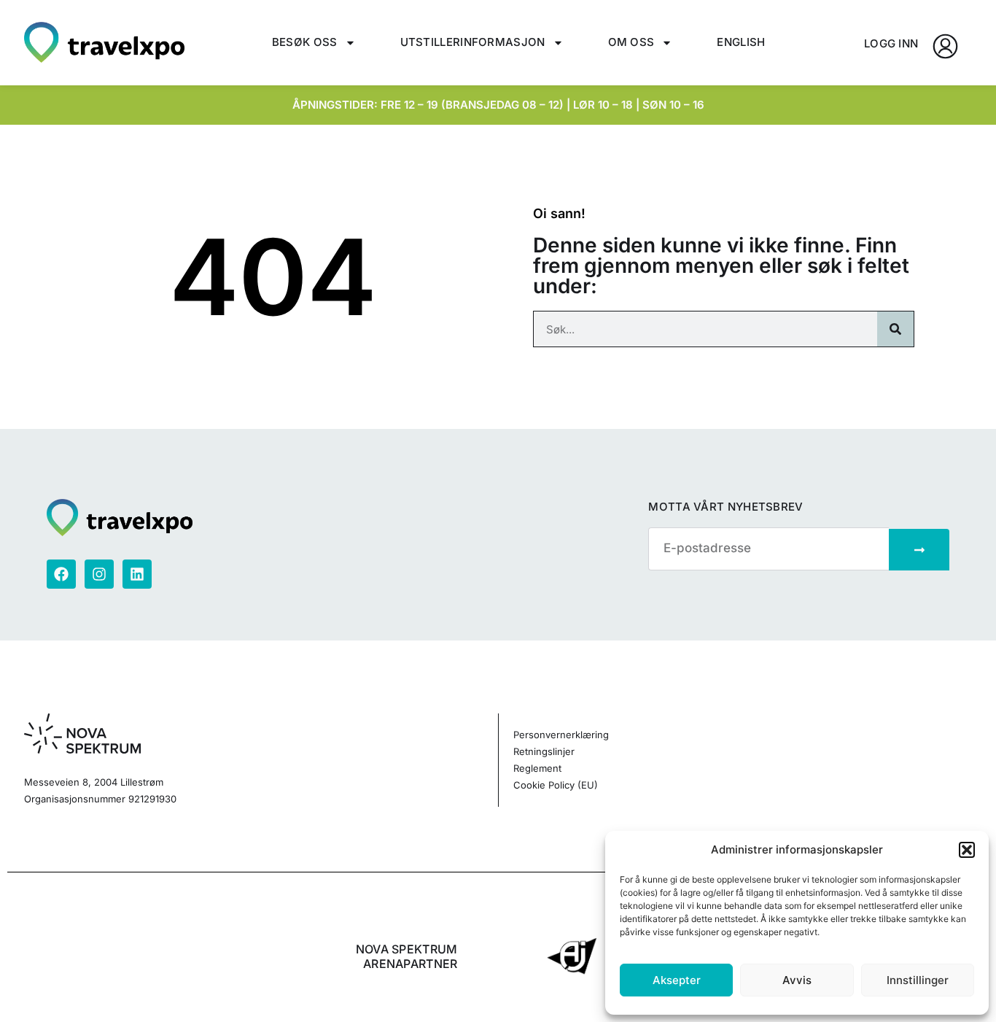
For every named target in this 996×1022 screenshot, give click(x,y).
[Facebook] (61, 574)
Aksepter (677, 980)
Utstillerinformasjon (472, 42)
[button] (967, 850)
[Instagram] (99, 574)
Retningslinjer (544, 751)
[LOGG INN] (945, 46)
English (741, 42)
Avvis (797, 980)
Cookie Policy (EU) (555, 785)
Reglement (537, 768)
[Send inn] (919, 549)
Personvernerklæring (561, 734)
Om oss (631, 42)
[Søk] (895, 329)
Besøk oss (305, 42)
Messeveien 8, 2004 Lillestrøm (93, 782)
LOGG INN (891, 43)
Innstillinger (918, 980)
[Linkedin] (137, 574)
